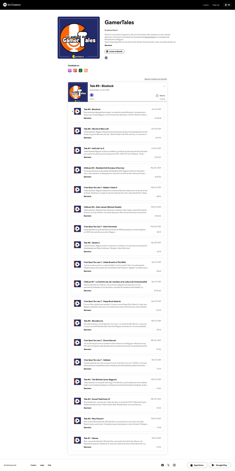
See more (108, 45)
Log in (206, 5)
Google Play (221, 465)
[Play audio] (164, 86)
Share (162, 95)
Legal (42, 465)
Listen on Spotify (115, 51)
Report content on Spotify (156, 79)
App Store (198, 465)
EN (229, 5)
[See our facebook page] (162, 465)
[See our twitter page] (168, 465)
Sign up (216, 5)
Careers (33, 465)
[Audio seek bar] (127, 101)
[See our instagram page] (174, 465)
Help (49, 465)
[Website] (106, 57)
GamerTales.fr (149, 37)
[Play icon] (92, 95)
